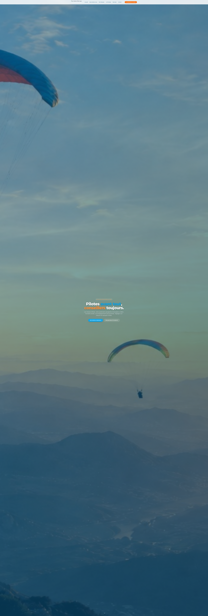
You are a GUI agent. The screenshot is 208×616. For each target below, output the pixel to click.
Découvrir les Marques (95, 320)
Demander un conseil (131, 2)
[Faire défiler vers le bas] (104, 613)
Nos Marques (101, 2)
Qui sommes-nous (93, 2)
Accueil (86, 2)
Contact (119, 2)
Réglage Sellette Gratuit (112, 320)
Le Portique (108, 2)
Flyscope (114, 2)
